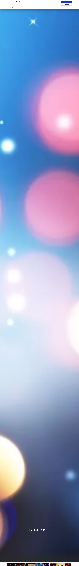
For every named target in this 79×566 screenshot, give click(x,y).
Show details (18, 7)
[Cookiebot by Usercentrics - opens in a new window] (11, 7)
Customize (66, 4)
